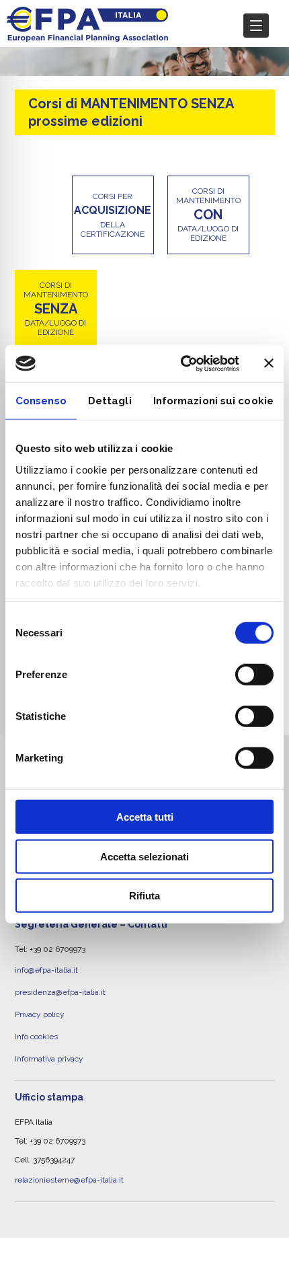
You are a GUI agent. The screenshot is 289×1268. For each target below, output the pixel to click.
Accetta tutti (144, 817)
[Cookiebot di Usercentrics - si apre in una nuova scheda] (181, 363)
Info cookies (36, 1024)
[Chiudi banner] (269, 363)
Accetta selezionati (144, 856)
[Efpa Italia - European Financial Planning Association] (87, 34)
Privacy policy (40, 1005)
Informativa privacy (49, 1042)
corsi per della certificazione (112, 215)
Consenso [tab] (41, 401)
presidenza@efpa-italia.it (60, 986)
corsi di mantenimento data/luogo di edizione (208, 214)
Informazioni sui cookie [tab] (213, 401)
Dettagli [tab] (110, 401)
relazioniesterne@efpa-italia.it (69, 1159)
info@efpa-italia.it (46, 968)
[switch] (254, 674)
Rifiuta (144, 895)
